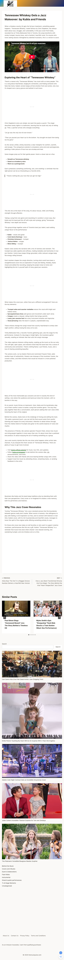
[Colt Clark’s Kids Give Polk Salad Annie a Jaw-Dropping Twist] (32, 664)
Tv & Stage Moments (9, 883)
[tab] (28, 634)
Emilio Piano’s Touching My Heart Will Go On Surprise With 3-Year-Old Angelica (28, 741)
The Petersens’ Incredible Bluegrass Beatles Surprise (19, 861)
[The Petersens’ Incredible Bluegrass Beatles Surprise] (32, 841)
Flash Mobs (6, 874)
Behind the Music (8, 866)
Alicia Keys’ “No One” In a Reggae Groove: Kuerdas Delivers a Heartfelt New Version (16, 580)
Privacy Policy (24, 935)
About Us (6, 935)
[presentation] (16, 609)
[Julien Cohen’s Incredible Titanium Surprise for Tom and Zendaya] (32, 800)
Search (4, 644)
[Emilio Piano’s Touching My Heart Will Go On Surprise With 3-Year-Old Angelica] (32, 711)
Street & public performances (12, 880)
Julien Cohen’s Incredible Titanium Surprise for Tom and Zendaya (24, 820)
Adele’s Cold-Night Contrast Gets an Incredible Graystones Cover (24, 780)
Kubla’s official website (18, 450)
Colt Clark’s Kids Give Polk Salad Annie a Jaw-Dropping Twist (22, 679)
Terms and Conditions (38, 935)
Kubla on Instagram (18, 452)
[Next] (59, 617)
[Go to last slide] (4, 617)
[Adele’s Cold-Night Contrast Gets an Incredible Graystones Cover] (32, 761)
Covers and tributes (8, 869)
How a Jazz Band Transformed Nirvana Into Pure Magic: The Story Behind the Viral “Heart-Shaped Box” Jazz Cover (49, 581)
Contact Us (14, 935)
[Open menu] (60, 3)
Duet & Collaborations (9, 872)
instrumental (6, 877)
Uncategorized (7, 886)
